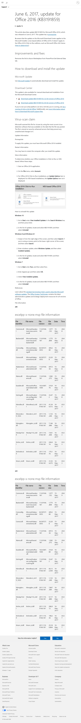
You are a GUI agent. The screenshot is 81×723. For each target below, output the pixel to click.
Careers (57, 679)
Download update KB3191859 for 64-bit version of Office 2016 (42, 103)
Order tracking (32, 661)
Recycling (54, 716)
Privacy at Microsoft (59, 689)
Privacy (22, 716)
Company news (58, 685)
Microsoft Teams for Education (62, 654)
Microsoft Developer (33, 682)
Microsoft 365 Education (60, 657)
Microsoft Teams (6, 695)
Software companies (33, 698)
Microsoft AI (5, 679)
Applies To (19, 26)
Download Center (33, 651)
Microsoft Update (24, 81)
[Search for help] (7, 2)
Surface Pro (5, 648)
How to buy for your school (61, 661)
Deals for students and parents (62, 667)
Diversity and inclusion (60, 695)
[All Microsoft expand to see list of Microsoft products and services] (2, 2)
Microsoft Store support (34, 654)
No (58, 638)
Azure (30, 679)
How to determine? (22, 45)
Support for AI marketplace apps (36, 689)
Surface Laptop (5, 651)
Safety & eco (46, 716)
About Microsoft (59, 682)
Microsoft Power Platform (8, 692)
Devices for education (60, 651)
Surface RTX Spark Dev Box (8, 657)
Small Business (5, 701)
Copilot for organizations (8, 661)
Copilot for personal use (8, 664)
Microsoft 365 (5, 689)
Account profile (32, 648)
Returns (30, 657)
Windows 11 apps (6, 670)
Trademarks (38, 716)
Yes (45, 638)
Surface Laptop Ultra (7, 654)
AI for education (58, 670)
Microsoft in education (60, 648)
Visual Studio (32, 701)
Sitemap (4, 716)
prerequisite (52, 34)
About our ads (62, 716)
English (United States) (10, 707)
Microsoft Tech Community (35, 692)
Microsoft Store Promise (34, 667)
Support (4, 7)
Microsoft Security (6, 682)
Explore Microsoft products (8, 667)
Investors (57, 692)
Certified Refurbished (34, 664)
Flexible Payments (33, 670)
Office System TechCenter (39, 294)
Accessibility (58, 698)
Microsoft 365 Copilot (7, 698)
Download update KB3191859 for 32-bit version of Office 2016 (42, 99)
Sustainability (58, 701)
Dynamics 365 (5, 685)
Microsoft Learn (32, 685)
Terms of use (29, 716)
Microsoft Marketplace (34, 695)
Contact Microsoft (13, 716)
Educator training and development (63, 664)
